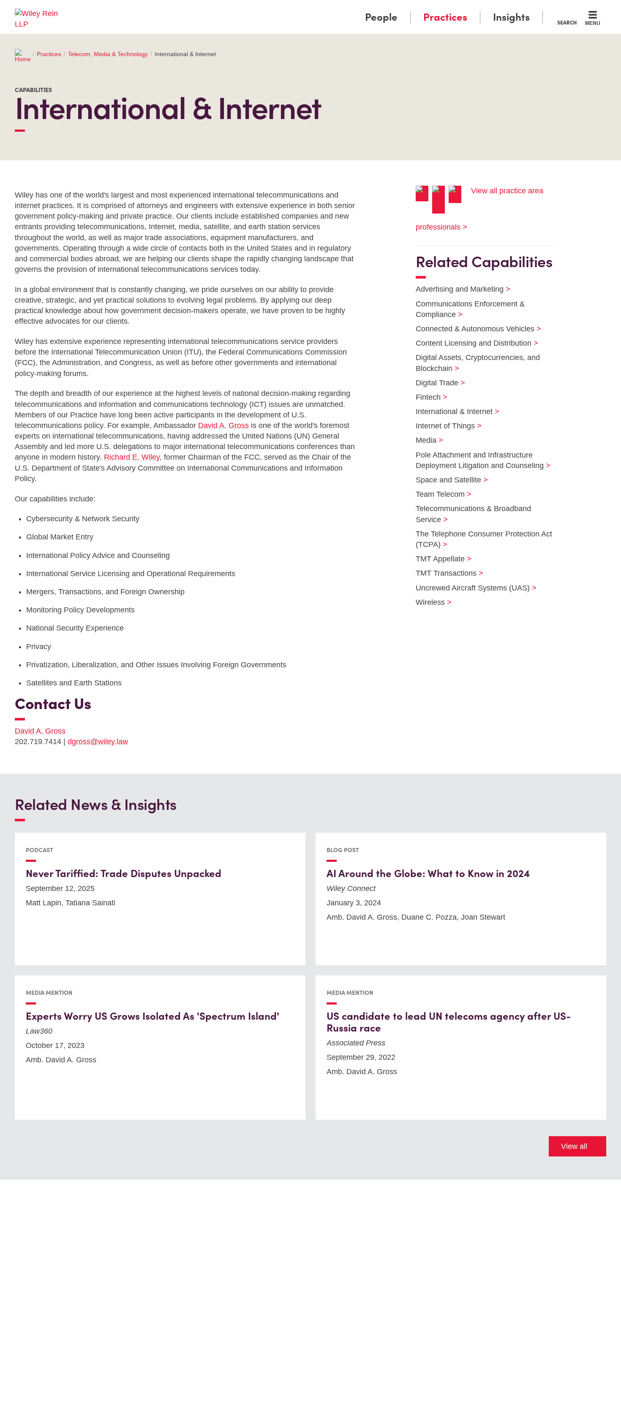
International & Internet (452, 411)
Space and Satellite (446, 480)
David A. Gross (223, 425)
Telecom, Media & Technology (108, 54)
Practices (445, 17)
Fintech (426, 397)
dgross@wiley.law (98, 741)
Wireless (428, 602)
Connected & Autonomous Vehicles (473, 329)
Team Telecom (438, 494)
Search (567, 22)
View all (574, 1146)
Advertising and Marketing (458, 289)
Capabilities (33, 90)
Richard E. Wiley (132, 457)
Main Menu (285, 9)
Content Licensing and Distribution (472, 343)
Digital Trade (435, 383)
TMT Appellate (438, 559)
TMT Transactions (444, 573)
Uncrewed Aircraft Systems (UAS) (471, 588)
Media (424, 440)
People (381, 17)
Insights (511, 17)
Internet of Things (443, 426)
